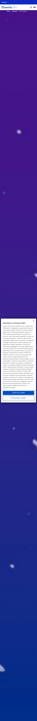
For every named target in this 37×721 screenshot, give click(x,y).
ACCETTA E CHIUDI (18, 393)
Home (8, 11)
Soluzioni (14, 11)
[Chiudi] (34, 321)
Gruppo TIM (4, 2)
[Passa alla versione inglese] (34, 7)
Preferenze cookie (18, 398)
